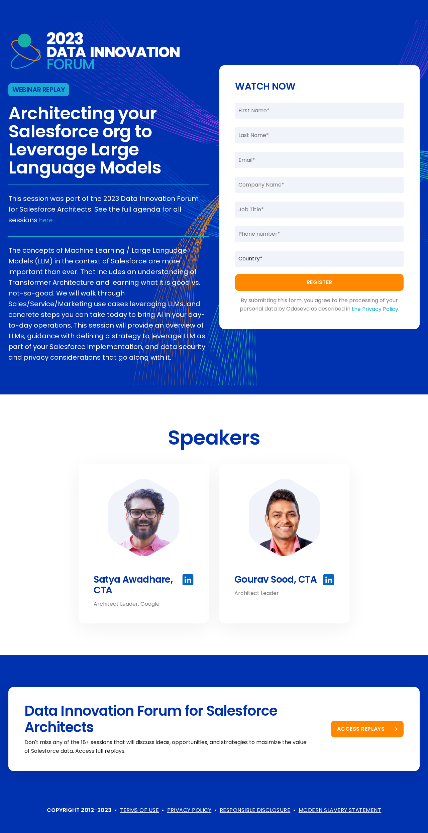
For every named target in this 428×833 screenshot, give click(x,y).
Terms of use (139, 810)
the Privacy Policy (375, 309)
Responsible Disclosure (255, 810)
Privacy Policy (189, 810)
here (45, 220)
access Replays (361, 729)
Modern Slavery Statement (340, 810)
